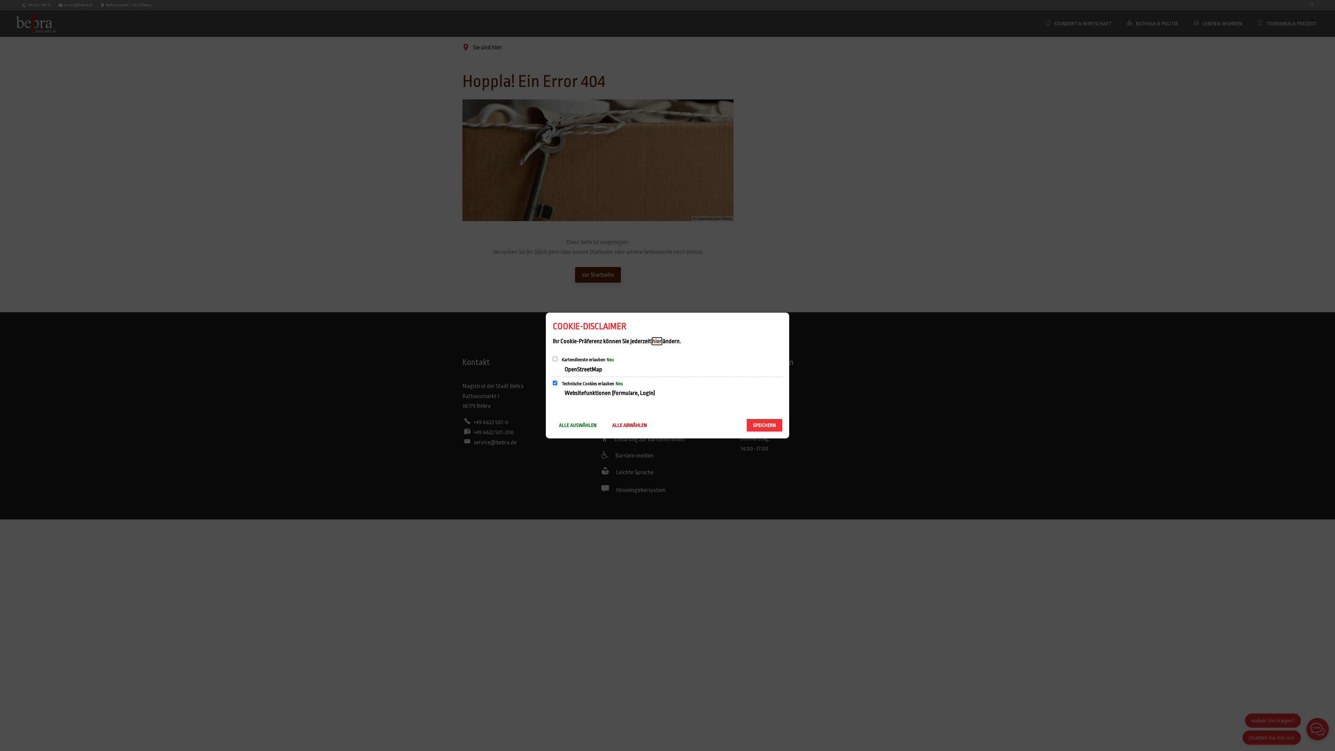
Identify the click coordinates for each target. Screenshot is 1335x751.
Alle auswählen (578, 425)
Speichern (764, 425)
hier (657, 341)
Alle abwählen (629, 425)
